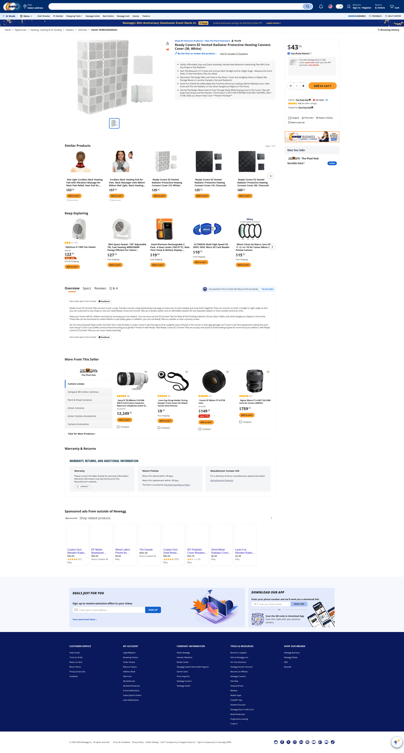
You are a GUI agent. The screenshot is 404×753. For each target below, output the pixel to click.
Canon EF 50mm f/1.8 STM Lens (212, 401)
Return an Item (75, 662)
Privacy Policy (138, 742)
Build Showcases (237, 714)
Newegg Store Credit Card (241, 709)
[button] (33, 6)
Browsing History (130, 657)
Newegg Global (290, 657)
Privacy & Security (77, 671)
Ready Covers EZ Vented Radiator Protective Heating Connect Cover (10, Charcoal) (210, 182)
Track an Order (76, 657)
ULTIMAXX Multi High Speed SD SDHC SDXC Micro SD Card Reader (211, 246)
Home (8, 29)
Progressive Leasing (239, 719)
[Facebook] (282, 742)
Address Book (129, 671)
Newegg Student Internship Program (193, 666)
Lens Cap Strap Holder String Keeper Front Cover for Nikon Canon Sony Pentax (173, 403)
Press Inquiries (183, 676)
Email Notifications (131, 690)
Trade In (234, 723)
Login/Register (129, 652)
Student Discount (237, 704)
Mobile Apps (235, 695)
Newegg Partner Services (241, 666)
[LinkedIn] (301, 742)
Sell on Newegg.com (239, 657)
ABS (286, 662)
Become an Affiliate (239, 671)
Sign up (153, 609)
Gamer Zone (182, 671)
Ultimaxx (82, 29)
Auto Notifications (131, 700)
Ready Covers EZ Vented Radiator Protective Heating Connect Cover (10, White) (167, 182)
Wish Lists (127, 676)
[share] (167, 43)
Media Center (183, 662)
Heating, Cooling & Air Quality (46, 29)
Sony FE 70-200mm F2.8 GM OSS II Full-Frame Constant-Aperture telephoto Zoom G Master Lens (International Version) (131, 403)
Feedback (105, 301)
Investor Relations (184, 657)
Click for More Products (81, 433)
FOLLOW (332, 163)
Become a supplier (238, 652)
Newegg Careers (184, 681)
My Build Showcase (131, 685)
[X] (288, 742)
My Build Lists (129, 681)
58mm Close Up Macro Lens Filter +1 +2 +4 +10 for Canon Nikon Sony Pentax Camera (255, 247)
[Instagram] (295, 742)
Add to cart (322, 86)
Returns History (130, 666)
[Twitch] (320, 742)
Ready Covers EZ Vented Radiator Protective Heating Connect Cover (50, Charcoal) (253, 182)
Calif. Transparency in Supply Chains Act (178, 742)
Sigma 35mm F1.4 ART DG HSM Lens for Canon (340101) (254, 401)
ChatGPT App (236, 700)
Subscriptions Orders (132, 695)
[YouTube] (313, 742)
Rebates (234, 690)
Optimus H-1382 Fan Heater (80, 247)
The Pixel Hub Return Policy (177, 484)
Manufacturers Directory (221, 480)
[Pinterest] (307, 742)
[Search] (307, 6)
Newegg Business (292, 652)
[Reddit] (167, 49)
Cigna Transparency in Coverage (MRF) (214, 742)
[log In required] (145, 371)
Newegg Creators (238, 676)
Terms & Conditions (121, 742)
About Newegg (183, 652)
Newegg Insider (183, 685)
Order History (129, 662)
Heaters (70, 29)
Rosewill (287, 666)
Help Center (74, 652)
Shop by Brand (236, 685)
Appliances (21, 29)
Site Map (234, 681)
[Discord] (326, 742)
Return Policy (75, 666)
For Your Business (238, 662)
